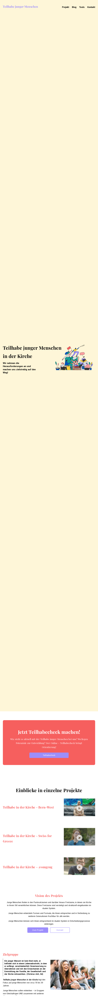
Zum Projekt (37, 930)
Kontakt (91, 7)
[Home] (20, 7)
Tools (82, 7)
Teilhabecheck (49, 755)
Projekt (65, 7)
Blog (74, 7)
